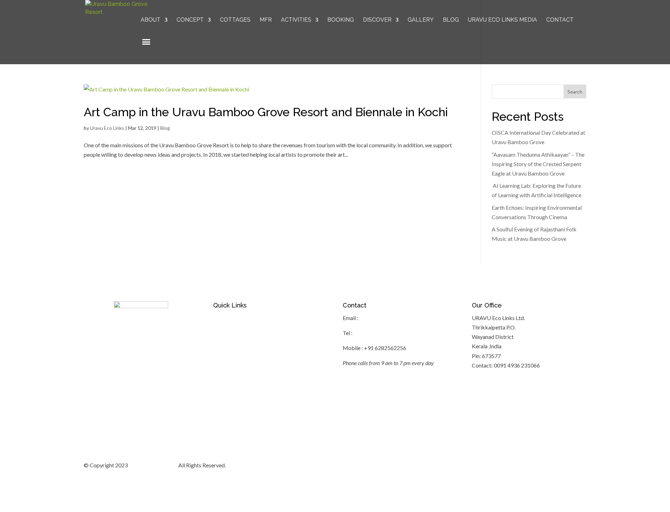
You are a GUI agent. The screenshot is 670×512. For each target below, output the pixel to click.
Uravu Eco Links (107, 128)
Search (574, 92)
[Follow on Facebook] (524, 466)
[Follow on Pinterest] (566, 466)
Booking (340, 20)
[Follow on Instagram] (552, 466)
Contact (560, 20)
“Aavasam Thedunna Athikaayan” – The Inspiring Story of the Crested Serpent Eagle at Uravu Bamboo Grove (538, 164)
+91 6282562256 (374, 332)
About (151, 20)
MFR (266, 20)
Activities (296, 20)
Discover (377, 20)
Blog (451, 20)
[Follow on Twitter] (538, 466)
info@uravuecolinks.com (388, 317)
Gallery (421, 20)
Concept (190, 20)
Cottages (235, 20)
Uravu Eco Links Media (502, 20)
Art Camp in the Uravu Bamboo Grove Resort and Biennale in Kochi (266, 112)
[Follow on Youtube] (580, 466)
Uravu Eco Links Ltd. (153, 465)
